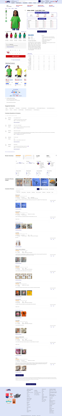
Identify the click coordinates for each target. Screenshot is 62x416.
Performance (7, 81)
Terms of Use (38, 415)
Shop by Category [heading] (30, 389)
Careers (50, 407)
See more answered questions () (10, 151)
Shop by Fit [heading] (44, 389)
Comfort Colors (44, 400)
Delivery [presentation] (51, 6)
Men (42, 392)
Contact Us (47, 0)
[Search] (39, 1)
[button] (13, 3)
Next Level (43, 401)
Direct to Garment (38, 192)
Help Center (51, 397)
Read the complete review (19, 310)
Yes (51, 201)
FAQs (50, 399)
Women (43, 391)
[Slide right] (26, 34)
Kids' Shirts (28, 400)
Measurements (30, 53)
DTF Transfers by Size (37, 392)
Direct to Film (18, 192)
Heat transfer (28, 192)
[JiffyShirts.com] (7, 1)
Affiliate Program (51, 408)
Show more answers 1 (17, 122)
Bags (27, 409)
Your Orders (43, 1)
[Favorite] (25, 10)
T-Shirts (28, 391)
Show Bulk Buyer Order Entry (31, 384)
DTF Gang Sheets (36, 394)
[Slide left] (5, 34)
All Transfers (36, 391)
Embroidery (33, 192)
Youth (42, 393)
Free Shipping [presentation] (30, 6)
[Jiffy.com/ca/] (14, 390)
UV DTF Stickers (36, 393)
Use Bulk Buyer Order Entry (42, 31)
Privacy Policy (34, 415)
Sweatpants (28, 404)
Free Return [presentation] (41, 6)
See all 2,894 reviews (19, 375)
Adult (42, 390)
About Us (50, 406)
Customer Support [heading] (52, 389)
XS (10, 50)
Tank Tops (28, 394)
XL (19, 50)
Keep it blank (48, 192)
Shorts (28, 405)
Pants (27, 403)
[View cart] (56, 1)
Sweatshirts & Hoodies (30, 392)
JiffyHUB (51, 1)
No (53, 201)
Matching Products (10, 63)
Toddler (43, 394)
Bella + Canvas (44, 399)
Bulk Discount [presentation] (19, 6)
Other (52, 192)
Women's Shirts (29, 399)
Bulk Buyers (42, 18)
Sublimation (43, 192)
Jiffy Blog (50, 409)
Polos (27, 393)
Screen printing (24, 192)
